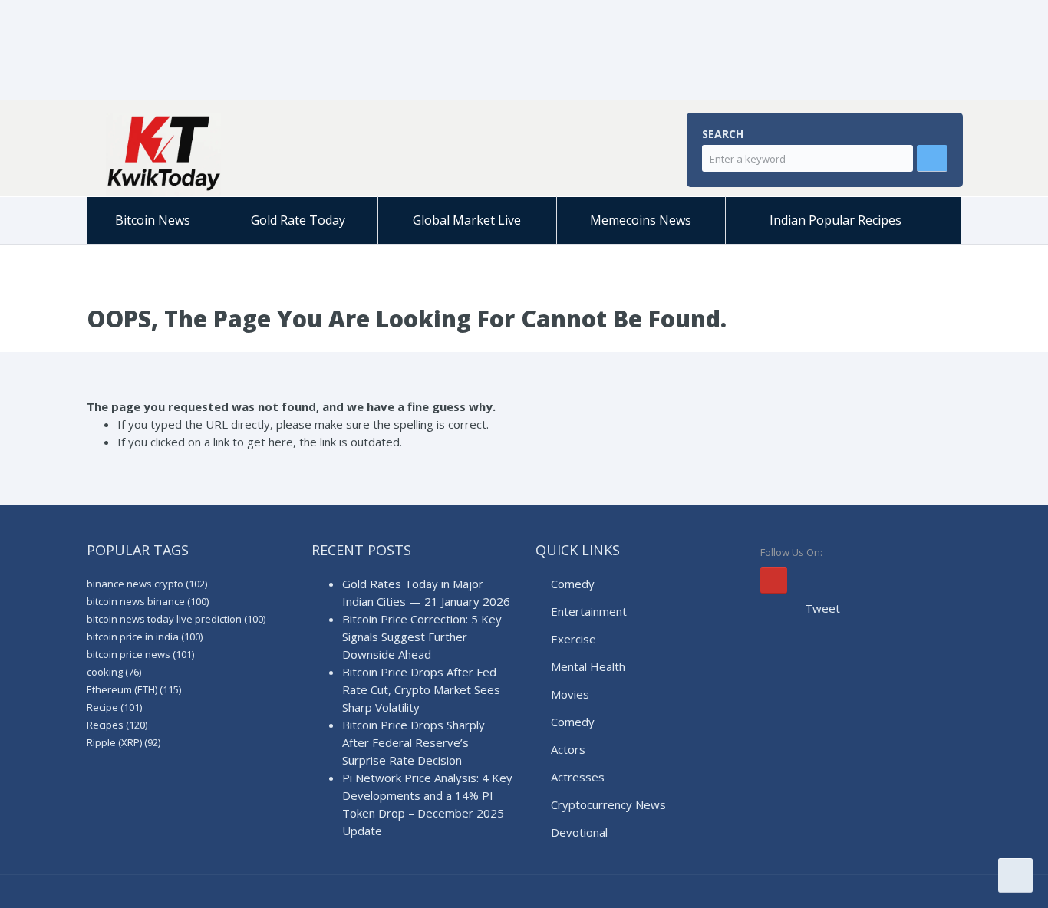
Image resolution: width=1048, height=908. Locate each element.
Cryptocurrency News (608, 804)
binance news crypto (147, 584)
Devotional (579, 832)
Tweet (822, 608)
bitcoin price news (140, 654)
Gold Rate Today (298, 220)
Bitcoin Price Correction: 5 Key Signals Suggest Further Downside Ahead (422, 636)
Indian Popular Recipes (835, 220)
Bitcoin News (152, 220)
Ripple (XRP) (123, 742)
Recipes (117, 725)
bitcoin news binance (148, 601)
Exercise (573, 638)
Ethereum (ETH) (134, 689)
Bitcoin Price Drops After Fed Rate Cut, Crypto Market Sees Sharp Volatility (421, 689)
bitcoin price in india (145, 636)
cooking (114, 672)
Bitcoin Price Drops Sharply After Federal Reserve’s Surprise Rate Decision (413, 742)
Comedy (573, 583)
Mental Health (588, 666)
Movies (570, 694)
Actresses (578, 777)
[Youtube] (773, 580)
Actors (568, 749)
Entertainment (589, 611)
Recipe (114, 707)
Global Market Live (467, 220)
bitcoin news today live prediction (176, 619)
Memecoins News (640, 220)
